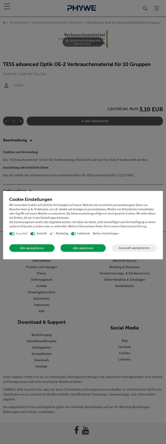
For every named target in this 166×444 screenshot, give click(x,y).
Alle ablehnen (83, 248)
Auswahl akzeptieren (134, 248)
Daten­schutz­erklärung (133, 226)
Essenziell (22, 233)
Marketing (62, 233)
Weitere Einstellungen (106, 233)
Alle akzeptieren (32, 248)
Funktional (83, 233)
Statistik (42, 233)
